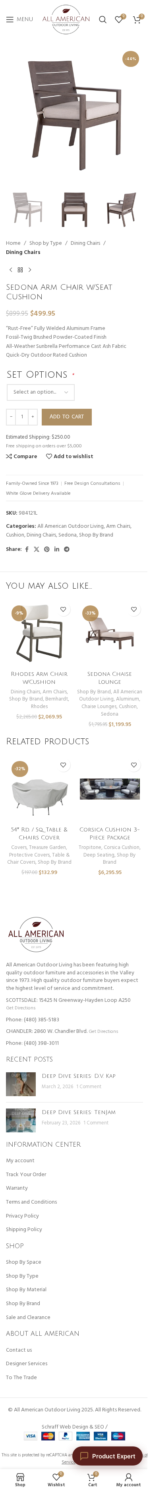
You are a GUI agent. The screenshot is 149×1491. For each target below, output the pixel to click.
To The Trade (21, 1378)
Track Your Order (26, 1175)
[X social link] (36, 550)
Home (13, 243)
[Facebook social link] (26, 550)
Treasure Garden (47, 847)
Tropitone (90, 847)
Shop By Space (23, 1263)
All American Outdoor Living (70, 526)
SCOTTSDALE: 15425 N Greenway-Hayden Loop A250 (68, 1000)
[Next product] (30, 270)
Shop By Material (26, 1290)
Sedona (67, 535)
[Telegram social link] (67, 550)
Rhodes (39, 707)
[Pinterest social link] (47, 550)
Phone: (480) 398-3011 (32, 1043)
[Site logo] (66, 19)
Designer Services (26, 1364)
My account (20, 1161)
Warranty (17, 1188)
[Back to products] (20, 270)
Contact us (19, 1350)
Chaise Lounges (98, 707)
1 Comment (88, 1087)
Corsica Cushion (121, 847)
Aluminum (127, 699)
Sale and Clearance (28, 1318)
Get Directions (20, 1008)
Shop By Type (22, 1276)
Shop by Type (45, 243)
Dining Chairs (85, 243)
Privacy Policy (22, 1216)
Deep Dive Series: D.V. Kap (79, 1076)
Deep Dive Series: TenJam (79, 1112)
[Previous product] (10, 270)
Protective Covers (29, 855)
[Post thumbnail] (21, 1084)
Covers (19, 847)
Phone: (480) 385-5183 (32, 1020)
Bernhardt (56, 699)
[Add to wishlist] (63, 609)
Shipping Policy (24, 1230)
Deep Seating (98, 855)
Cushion (15, 535)
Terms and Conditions (31, 1202)
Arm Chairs (118, 526)
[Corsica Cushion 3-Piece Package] (110, 789)
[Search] (103, 19)
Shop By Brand (96, 535)
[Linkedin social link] (57, 550)
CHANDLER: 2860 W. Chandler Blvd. (46, 1031)
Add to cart (67, 417)
